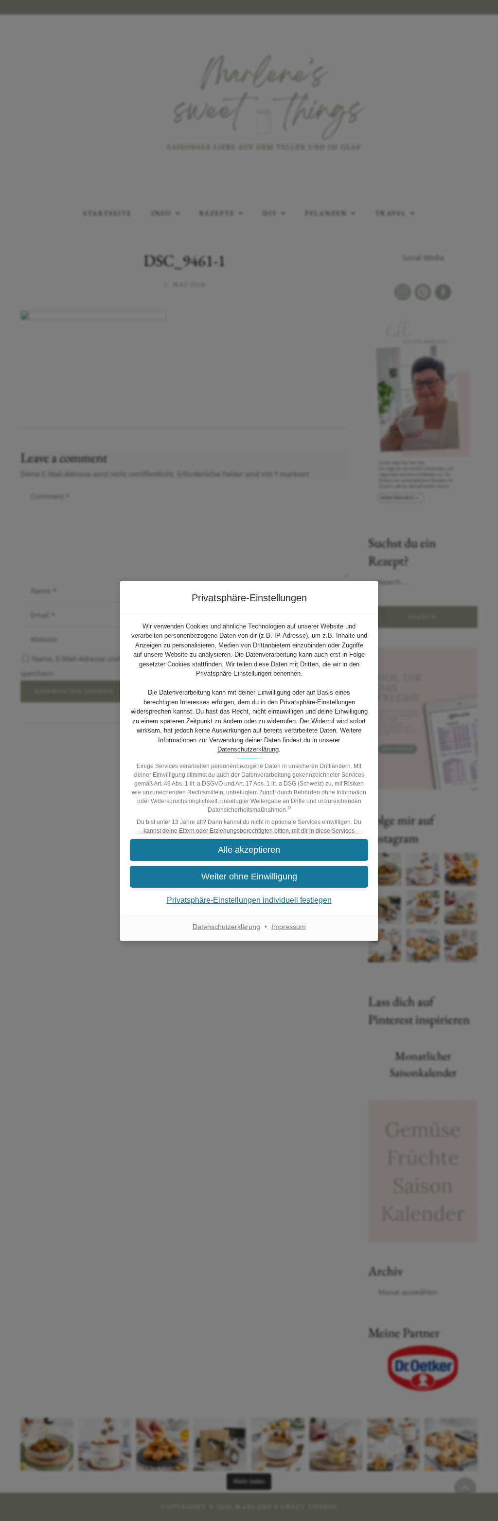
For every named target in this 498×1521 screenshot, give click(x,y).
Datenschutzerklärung (248, 749)
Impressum (288, 926)
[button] (249, 877)
